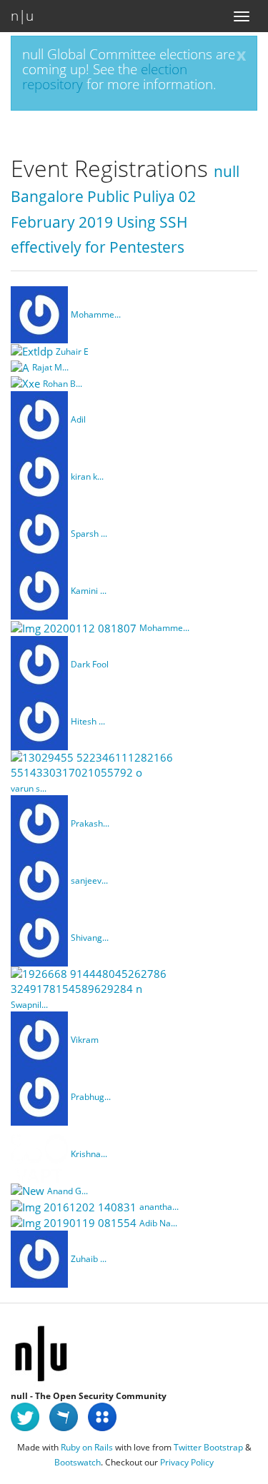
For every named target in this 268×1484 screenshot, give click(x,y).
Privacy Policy (187, 1462)
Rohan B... (62, 384)
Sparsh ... (89, 534)
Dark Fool (90, 664)
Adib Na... (158, 1223)
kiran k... (87, 476)
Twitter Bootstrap (208, 1447)
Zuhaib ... (88, 1259)
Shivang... (90, 938)
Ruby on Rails (87, 1447)
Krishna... (89, 1154)
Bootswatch (77, 1462)
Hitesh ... (88, 721)
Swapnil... (29, 1005)
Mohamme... (96, 314)
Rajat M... (50, 367)
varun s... (28, 788)
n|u (22, 15)
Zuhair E (72, 351)
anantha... (159, 1207)
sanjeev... (89, 880)
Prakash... (90, 823)
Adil (78, 419)
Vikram (85, 1040)
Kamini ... (88, 591)
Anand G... (67, 1191)
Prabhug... (91, 1097)
